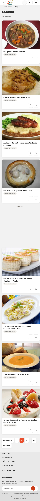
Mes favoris (7, 457)
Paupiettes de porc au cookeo (16, 97)
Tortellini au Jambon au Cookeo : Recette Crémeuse (17, 327)
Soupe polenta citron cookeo (16, 374)
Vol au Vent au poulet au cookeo (17, 191)
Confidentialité (8, 465)
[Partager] (36, 59)
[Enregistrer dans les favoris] (30, 59)
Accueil (4, 7)
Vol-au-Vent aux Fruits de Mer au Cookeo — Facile (17, 280)
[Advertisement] (20, 225)
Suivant (6, 446)
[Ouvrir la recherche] (30, 2)
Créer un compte (9, 461)
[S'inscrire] (33, 488)
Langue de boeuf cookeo (14, 52)
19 (34, 440)
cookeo (10, 7)
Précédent (7, 440)
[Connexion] (4, 2)
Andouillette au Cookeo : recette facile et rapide (20, 144)
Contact (6, 454)
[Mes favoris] (24, 2)
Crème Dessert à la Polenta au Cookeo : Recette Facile (20, 421)
